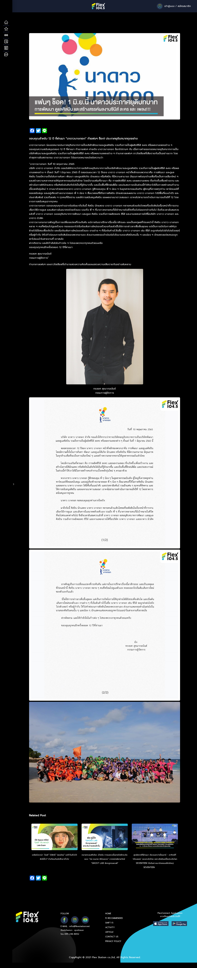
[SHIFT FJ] (6, 35)
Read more (160, 867)
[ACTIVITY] (6, 41)
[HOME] (6, 22)
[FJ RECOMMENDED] (6, 29)
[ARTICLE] (6, 48)
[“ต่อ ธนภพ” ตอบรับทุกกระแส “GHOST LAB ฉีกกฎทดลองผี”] (105, 837)
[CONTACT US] (6, 54)
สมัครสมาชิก (184, 6)
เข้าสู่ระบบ (169, 6)
